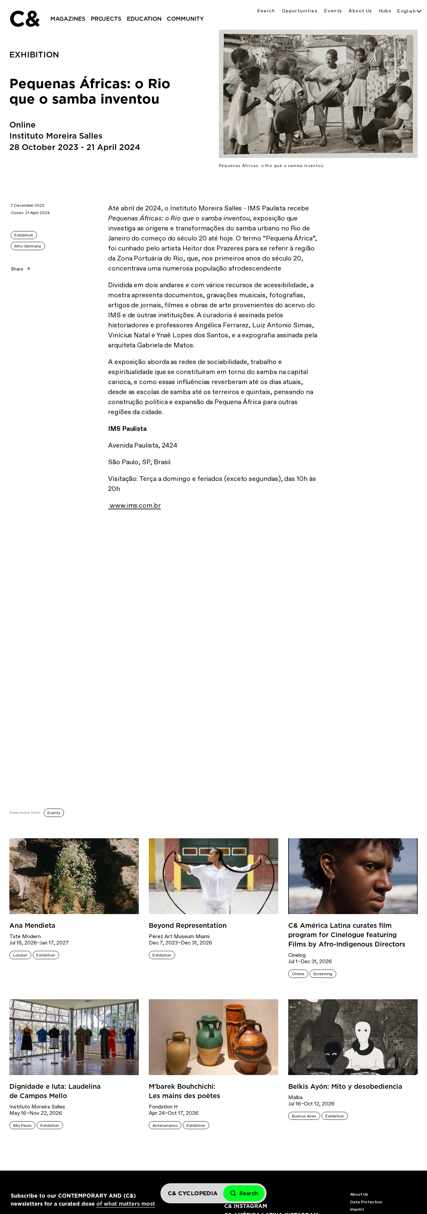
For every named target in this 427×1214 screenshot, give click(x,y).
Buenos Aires (304, 1116)
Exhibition (23, 235)
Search (266, 11)
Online (298, 974)
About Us (360, 11)
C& (24, 19)
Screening (322, 974)
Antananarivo (164, 1125)
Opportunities (300, 11)
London (20, 955)
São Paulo (22, 1125)
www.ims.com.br (134, 505)
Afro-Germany (27, 246)
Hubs (385, 11)
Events (333, 11)
